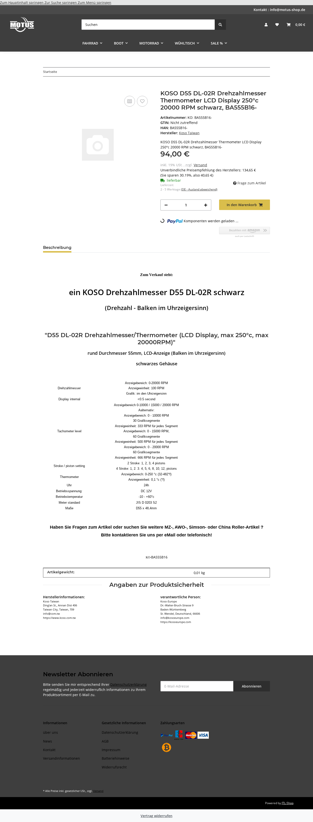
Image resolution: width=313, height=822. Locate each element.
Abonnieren (251, 686)
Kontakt (49, 749)
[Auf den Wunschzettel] (142, 101)
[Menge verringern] (166, 205)
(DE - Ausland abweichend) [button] (199, 189)
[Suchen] (220, 24)
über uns (50, 732)
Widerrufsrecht (114, 767)
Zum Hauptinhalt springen (22, 2)
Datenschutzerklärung (128, 684)
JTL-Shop (287, 803)
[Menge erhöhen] (205, 205)
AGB (105, 741)
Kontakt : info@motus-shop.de (279, 9)
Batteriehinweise (115, 758)
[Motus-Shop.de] (22, 24)
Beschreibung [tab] (57, 247)
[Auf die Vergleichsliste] (129, 101)
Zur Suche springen (61, 2)
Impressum (111, 749)
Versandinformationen (61, 758)
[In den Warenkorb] (47, 87)
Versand (200, 165)
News (47, 741)
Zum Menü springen (94, 2)
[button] (266, 24)
